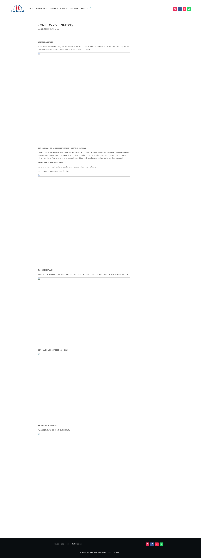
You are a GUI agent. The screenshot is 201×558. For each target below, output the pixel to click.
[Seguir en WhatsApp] (189, 9)
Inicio (31, 8)
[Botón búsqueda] (90, 8)
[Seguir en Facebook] (180, 9)
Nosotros (74, 8)
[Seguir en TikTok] (184, 9)
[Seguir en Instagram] (175, 9)
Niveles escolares (57, 8)
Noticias (84, 8)
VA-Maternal (54, 29)
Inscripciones (41, 8)
